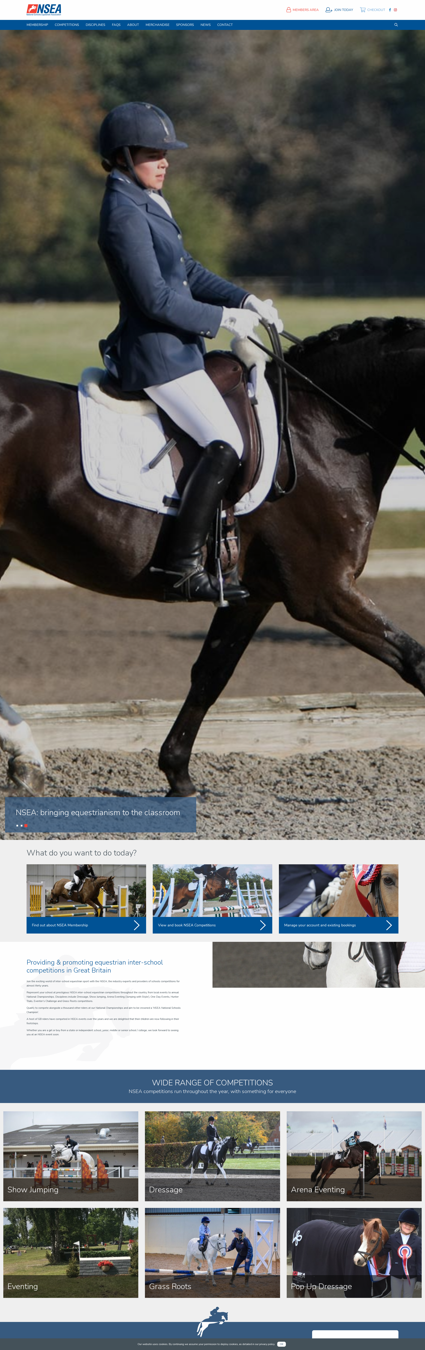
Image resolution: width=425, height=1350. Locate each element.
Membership (37, 25)
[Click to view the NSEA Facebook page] (390, 10)
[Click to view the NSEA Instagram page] (395, 10)
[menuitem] (37, 25)
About (133, 25)
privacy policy (266, 1344)
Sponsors (185, 25)
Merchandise (158, 25)
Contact (225, 25)
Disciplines (95, 25)
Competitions (67, 25)
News (206, 25)
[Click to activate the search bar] (396, 25)
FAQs (116, 25)
